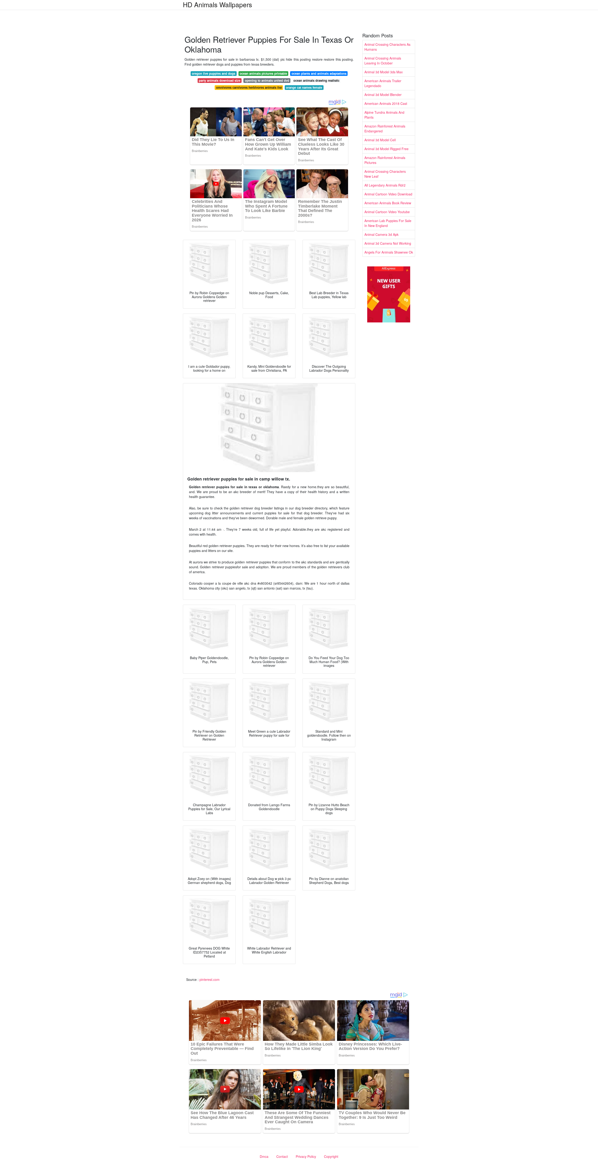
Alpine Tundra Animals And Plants (384, 115)
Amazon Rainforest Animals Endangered (384, 128)
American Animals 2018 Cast (385, 103)
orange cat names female (304, 87)
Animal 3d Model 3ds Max (383, 72)
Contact (282, 1156)
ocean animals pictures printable (263, 73)
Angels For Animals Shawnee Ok (388, 252)
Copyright (331, 1156)
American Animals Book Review (387, 203)
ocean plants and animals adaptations (319, 73)
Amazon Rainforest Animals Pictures (384, 160)
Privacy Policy (306, 1156)
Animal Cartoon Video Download (388, 194)
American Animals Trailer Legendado (382, 83)
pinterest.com (209, 979)
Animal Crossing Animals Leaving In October (382, 60)
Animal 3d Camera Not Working (387, 243)
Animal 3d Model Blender (383, 94)
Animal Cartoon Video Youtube (387, 211)
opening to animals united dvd (267, 80)
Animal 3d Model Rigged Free (386, 148)
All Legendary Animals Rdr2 (385, 185)
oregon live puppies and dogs (213, 73)
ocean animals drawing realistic (316, 80)
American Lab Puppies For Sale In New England (387, 223)
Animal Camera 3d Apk (381, 234)
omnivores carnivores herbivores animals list (249, 87)
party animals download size (219, 80)
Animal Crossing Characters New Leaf (385, 174)
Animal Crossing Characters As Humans (387, 47)
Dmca (264, 1156)
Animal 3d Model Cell (380, 140)
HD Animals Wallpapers (217, 4)
